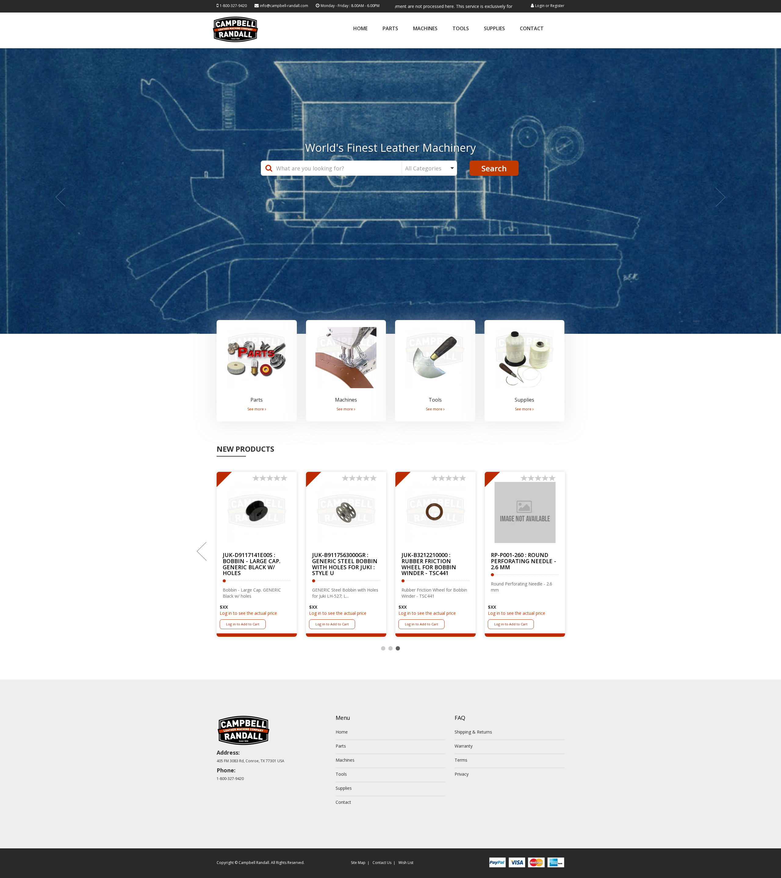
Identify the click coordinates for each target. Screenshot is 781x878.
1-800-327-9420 (233, 5)
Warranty (464, 746)
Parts (390, 29)
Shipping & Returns (473, 732)
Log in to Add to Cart (242, 624)
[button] (58, 191)
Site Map (358, 863)
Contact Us (382, 863)
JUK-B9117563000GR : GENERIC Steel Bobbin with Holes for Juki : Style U (344, 564)
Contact (532, 29)
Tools (460, 29)
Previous (202, 552)
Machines (425, 29)
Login (540, 5)
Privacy (462, 775)
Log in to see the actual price (248, 614)
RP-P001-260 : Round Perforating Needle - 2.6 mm (523, 561)
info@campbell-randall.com (284, 5)
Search (494, 168)
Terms (461, 760)
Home (360, 29)
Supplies (494, 29)
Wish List (405, 863)
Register (557, 5)
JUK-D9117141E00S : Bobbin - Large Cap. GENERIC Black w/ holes (251, 564)
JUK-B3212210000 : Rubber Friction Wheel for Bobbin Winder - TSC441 (428, 564)
